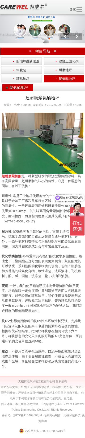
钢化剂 (19, 70)
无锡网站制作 (52, 415)
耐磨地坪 (64, 70)
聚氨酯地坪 (65, 79)
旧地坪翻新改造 (26, 61)
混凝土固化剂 (67, 61)
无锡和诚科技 (72, 415)
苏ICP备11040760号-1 (27, 415)
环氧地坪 (21, 79)
